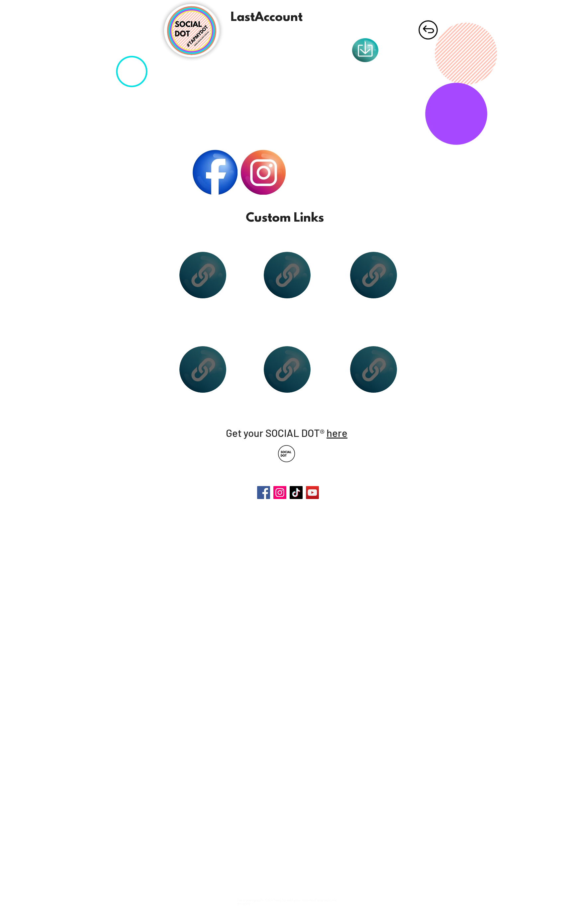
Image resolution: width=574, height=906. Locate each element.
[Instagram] (279, 492)
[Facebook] (263, 492)
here (337, 433)
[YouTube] (312, 492)
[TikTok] (296, 492)
